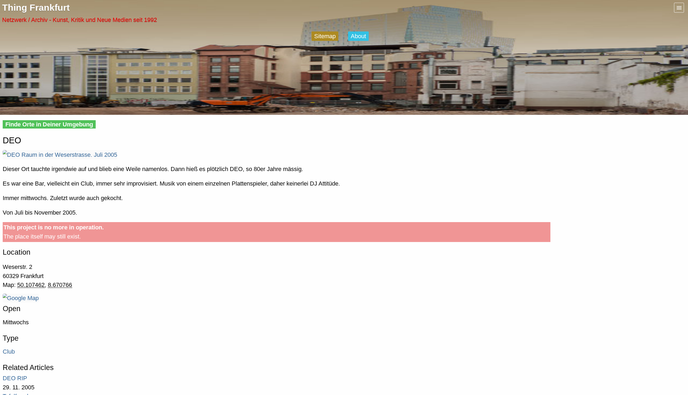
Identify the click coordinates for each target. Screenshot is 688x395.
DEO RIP (15, 378)
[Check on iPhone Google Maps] (21, 298)
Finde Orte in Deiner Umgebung (49, 124)
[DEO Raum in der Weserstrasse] (60, 154)
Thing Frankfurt (36, 8)
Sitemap (325, 36)
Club (9, 351)
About (358, 36)
